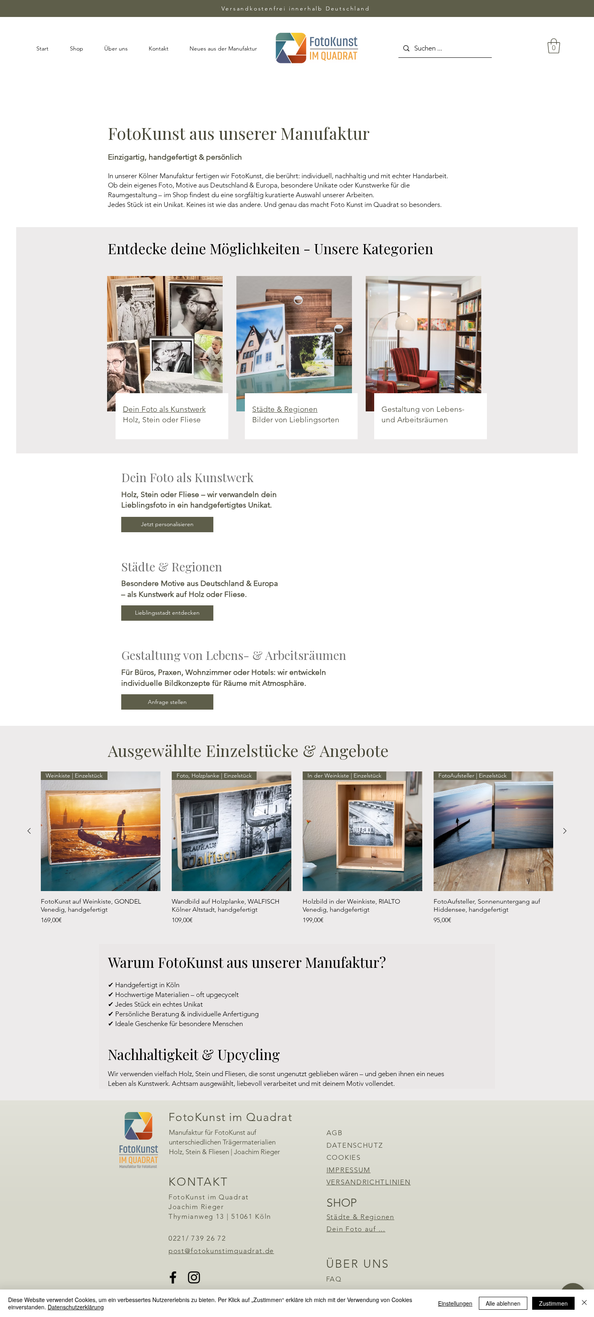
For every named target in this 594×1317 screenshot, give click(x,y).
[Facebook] (173, 1277)
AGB (334, 1133)
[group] (297, 848)
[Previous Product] (29, 831)
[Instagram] (194, 1277)
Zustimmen (553, 1303)
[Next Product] (565, 831)
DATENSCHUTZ (354, 1145)
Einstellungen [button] (455, 1303)
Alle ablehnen (503, 1303)
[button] (554, 45)
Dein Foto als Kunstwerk (164, 409)
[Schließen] (584, 1303)
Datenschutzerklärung (76, 1307)
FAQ (334, 1279)
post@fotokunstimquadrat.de (221, 1251)
